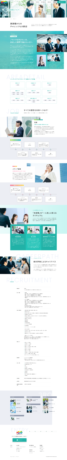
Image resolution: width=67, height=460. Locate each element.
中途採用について (42, 451)
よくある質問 (41, 449)
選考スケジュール (42, 448)
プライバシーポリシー (12, 456)
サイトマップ (17, 456)
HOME (11, 445)
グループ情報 (18, 451)
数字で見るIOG (18, 449)
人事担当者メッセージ (19, 448)
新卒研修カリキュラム (32, 451)
